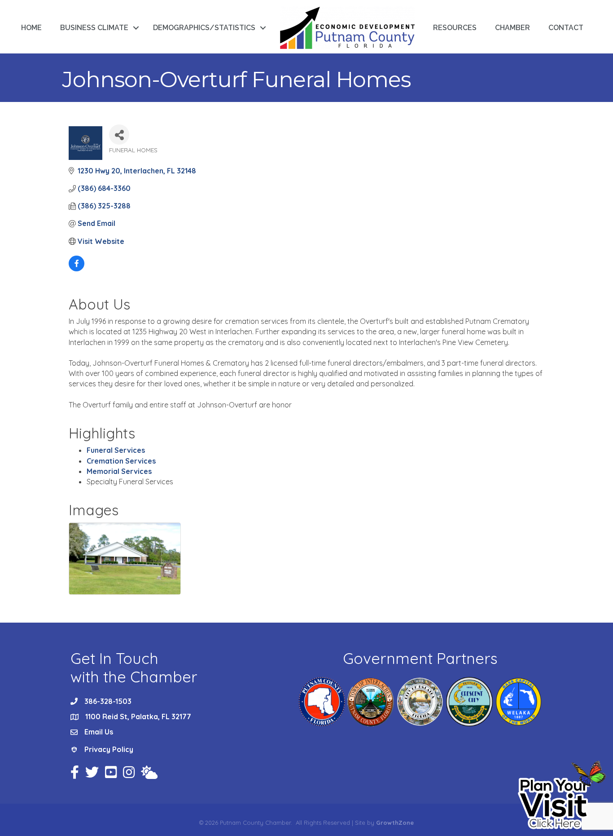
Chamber (512, 27)
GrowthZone (395, 822)
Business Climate (94, 27)
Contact (565, 27)
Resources (455, 27)
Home (31, 27)
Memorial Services (119, 471)
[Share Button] (119, 134)
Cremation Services (121, 460)
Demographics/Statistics (204, 27)
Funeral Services (116, 450)
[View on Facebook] (76, 268)
